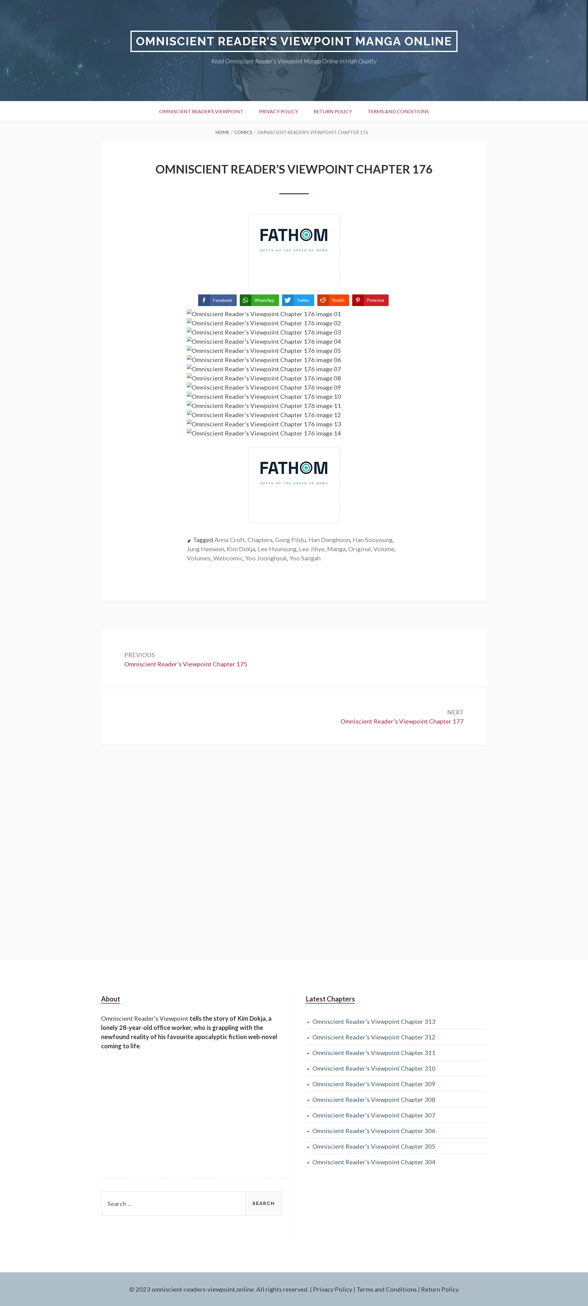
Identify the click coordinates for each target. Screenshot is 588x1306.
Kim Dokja (241, 548)
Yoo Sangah (305, 558)
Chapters (260, 539)
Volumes (199, 558)
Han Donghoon (329, 539)
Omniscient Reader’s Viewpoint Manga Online (294, 41)
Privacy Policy (278, 111)
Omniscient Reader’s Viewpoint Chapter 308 (373, 1099)
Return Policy (333, 111)
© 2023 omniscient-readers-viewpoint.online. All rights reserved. (219, 1289)
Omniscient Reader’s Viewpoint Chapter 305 (373, 1146)
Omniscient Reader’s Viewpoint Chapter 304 (373, 1162)
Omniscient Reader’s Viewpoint (201, 111)
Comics (243, 132)
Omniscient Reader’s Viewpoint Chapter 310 (373, 1068)
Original (359, 548)
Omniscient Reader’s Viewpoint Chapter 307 (373, 1115)
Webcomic (228, 558)
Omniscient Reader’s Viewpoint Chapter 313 (373, 1021)
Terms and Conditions (398, 111)
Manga (336, 548)
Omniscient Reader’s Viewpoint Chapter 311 (373, 1052)
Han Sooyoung (372, 539)
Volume (383, 548)
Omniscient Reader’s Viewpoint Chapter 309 (373, 1083)
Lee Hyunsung (277, 548)
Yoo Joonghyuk (266, 558)
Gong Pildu (290, 539)
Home (222, 132)
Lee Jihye (312, 548)
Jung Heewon (205, 548)
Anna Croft (229, 539)
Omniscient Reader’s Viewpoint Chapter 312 (373, 1037)
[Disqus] (294, 851)
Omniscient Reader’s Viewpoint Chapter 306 (373, 1130)
